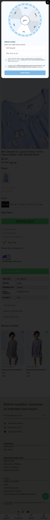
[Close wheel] (48, 2)
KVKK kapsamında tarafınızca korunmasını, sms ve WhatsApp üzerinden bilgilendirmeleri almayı (26, 66)
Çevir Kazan (25, 73)
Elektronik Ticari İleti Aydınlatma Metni (33, 59)
